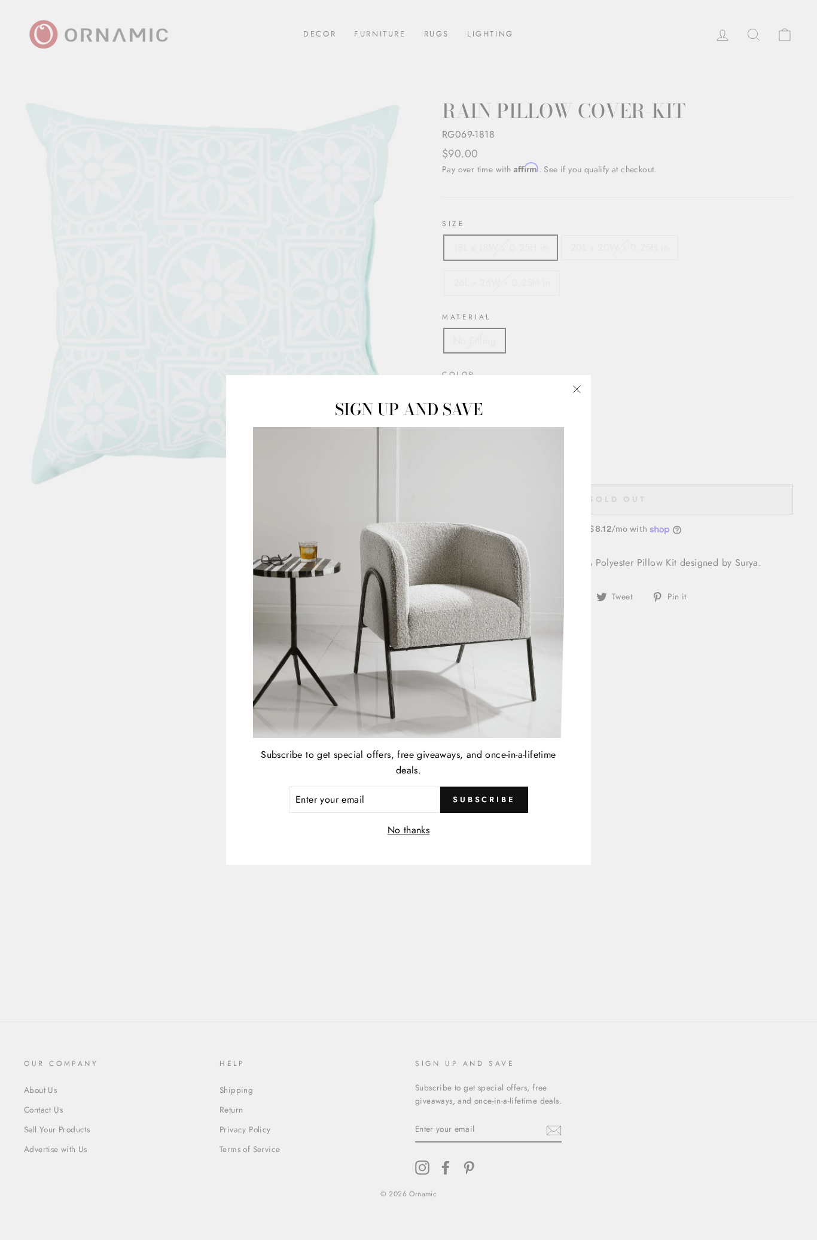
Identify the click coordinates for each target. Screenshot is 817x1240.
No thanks (409, 829)
